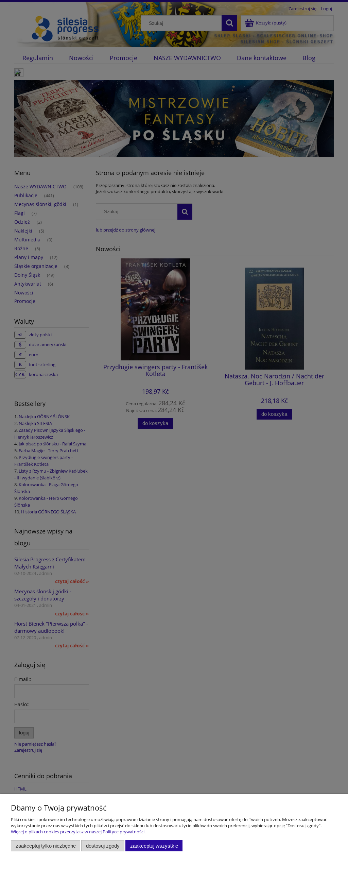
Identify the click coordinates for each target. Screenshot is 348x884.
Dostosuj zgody (103, 846)
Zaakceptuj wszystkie (154, 846)
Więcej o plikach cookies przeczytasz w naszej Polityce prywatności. (78, 832)
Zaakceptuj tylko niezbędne (46, 846)
